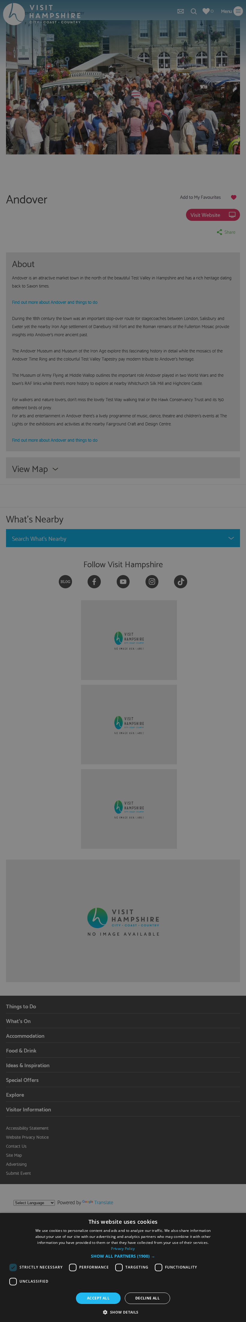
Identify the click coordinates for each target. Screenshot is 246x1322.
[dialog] (123, 1267)
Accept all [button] (98, 1298)
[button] (123, 1256)
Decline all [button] (147, 1298)
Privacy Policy (123, 1248)
